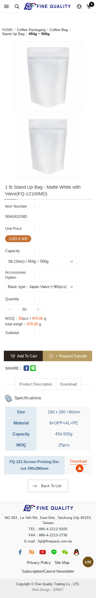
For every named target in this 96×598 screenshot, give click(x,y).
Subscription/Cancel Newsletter (48, 571)
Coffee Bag (59, 30)
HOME (7, 30)
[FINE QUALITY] (48, 6)
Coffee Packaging (31, 30)
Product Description (35, 384)
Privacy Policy (39, 562)
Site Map (62, 562)
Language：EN (79, 6)
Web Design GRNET (48, 589)
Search (17, 6)
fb (20, 552)
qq (76, 552)
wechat (65, 552)
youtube (42, 552)
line (54, 552)
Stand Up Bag (13, 34)
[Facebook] (26, 368)
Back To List (51, 486)
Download (68, 384)
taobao (31, 552)
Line (33, 368)
